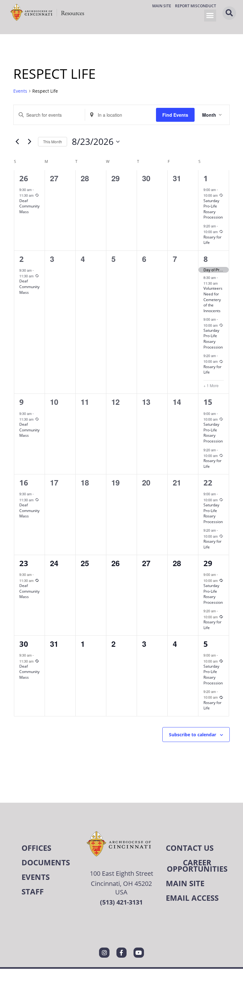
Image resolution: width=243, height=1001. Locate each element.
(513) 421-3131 (121, 902)
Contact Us (190, 848)
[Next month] (29, 141)
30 (23, 644)
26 (23, 178)
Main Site (161, 6)
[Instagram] (104, 953)
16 (23, 482)
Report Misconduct (195, 6)
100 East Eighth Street (121, 873)
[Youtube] (139, 953)
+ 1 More (211, 385)
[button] (210, 15)
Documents (46, 862)
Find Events (175, 115)
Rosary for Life (212, 239)
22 (207, 482)
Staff (33, 891)
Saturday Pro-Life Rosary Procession (213, 209)
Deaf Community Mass (29, 206)
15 (207, 402)
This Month (52, 141)
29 (207, 563)
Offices (36, 848)
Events (20, 91)
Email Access (192, 898)
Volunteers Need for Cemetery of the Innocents (212, 299)
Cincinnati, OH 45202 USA (121, 887)
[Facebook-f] (121, 953)
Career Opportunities (197, 865)
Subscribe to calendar (192, 735)
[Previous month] (17, 141)
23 (23, 563)
